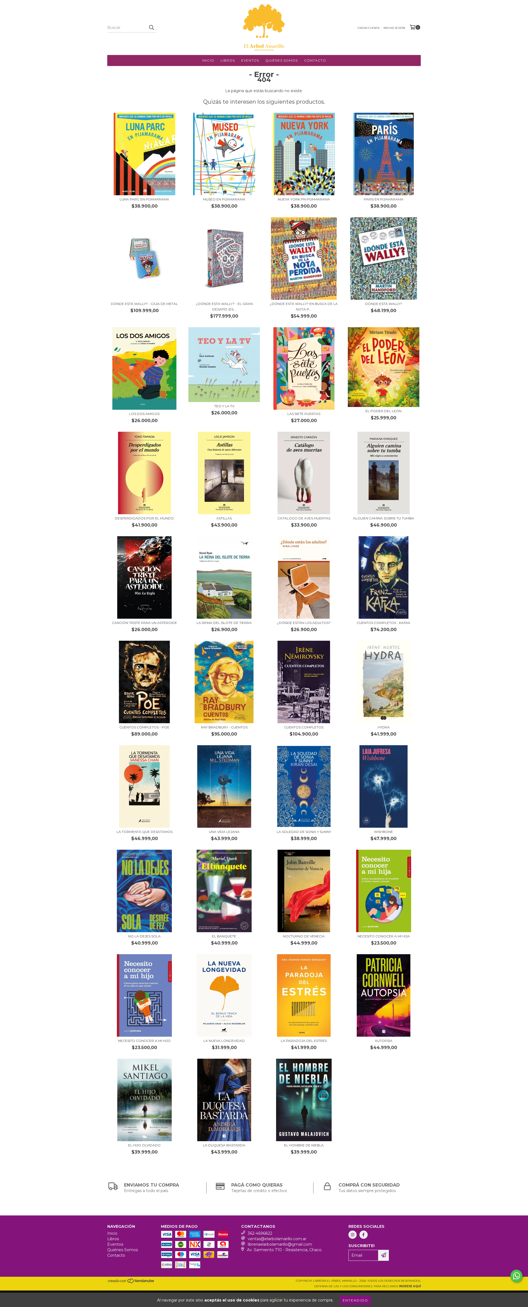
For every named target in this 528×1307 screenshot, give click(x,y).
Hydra (384, 727)
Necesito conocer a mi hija (384, 936)
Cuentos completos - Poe (144, 727)
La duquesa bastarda (224, 1145)
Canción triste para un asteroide (144, 623)
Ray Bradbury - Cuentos (224, 727)
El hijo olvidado (144, 1145)
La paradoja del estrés (304, 1041)
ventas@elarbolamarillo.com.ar (277, 1238)
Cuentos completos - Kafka (383, 623)
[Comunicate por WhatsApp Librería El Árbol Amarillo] (516, 1276)
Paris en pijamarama (383, 199)
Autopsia (383, 1041)
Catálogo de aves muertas (303, 518)
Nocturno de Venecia (304, 936)
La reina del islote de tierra (224, 623)
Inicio (208, 60)
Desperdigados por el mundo (144, 518)
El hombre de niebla (304, 1145)
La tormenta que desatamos (144, 832)
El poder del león (383, 411)
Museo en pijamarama (224, 199)
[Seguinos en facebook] (363, 1235)
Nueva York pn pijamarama (304, 199)
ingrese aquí (410, 1286)
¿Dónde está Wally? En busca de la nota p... (304, 306)
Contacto (315, 60)
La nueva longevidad (224, 1041)
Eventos (250, 60)
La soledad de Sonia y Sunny (304, 832)
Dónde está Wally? (383, 304)
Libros (228, 60)
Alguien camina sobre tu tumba (383, 518)
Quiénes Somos (281, 60)
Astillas (224, 518)
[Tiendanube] (131, 1282)
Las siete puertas (303, 414)
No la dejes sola (144, 936)
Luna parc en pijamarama (144, 199)
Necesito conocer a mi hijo (144, 1041)
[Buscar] (151, 27)
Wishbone (383, 832)
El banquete (224, 936)
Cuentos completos (303, 727)
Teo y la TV (224, 406)
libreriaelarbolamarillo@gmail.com (280, 1244)
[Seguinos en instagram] (352, 1235)
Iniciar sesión (394, 28)
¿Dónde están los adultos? (304, 623)
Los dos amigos (144, 414)
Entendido (355, 1300)
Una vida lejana (224, 832)
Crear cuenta (369, 28)
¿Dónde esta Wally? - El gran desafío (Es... (224, 306)
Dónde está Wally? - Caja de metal (144, 304)
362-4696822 (260, 1233)
